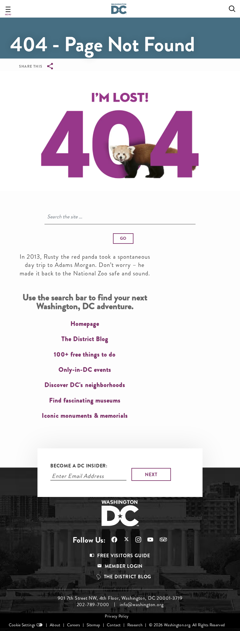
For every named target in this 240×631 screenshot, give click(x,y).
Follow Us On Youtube (147, 539)
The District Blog (127, 576)
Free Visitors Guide (123, 555)
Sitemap (93, 625)
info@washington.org (141, 604)
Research (135, 625)
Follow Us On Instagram (135, 539)
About (55, 625)
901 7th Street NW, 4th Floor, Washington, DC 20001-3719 (120, 598)
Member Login (124, 566)
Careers (73, 625)
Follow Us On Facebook (111, 539)
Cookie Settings (22, 625)
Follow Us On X (123, 540)
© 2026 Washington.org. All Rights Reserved (187, 625)
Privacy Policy (116, 616)
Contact (114, 625)
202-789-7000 (93, 604)
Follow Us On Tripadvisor (160, 539)
